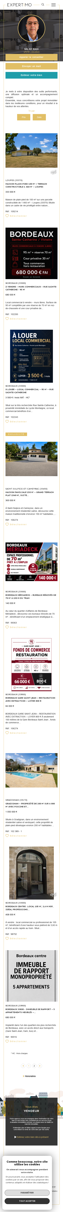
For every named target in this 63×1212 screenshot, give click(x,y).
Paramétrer (27, 1192)
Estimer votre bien (31, 75)
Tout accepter (27, 1201)
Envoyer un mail (31, 66)
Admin (54, 1191)
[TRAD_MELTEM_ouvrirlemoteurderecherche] (42, 5)
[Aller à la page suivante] (40, 1066)
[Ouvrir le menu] (53, 5)
